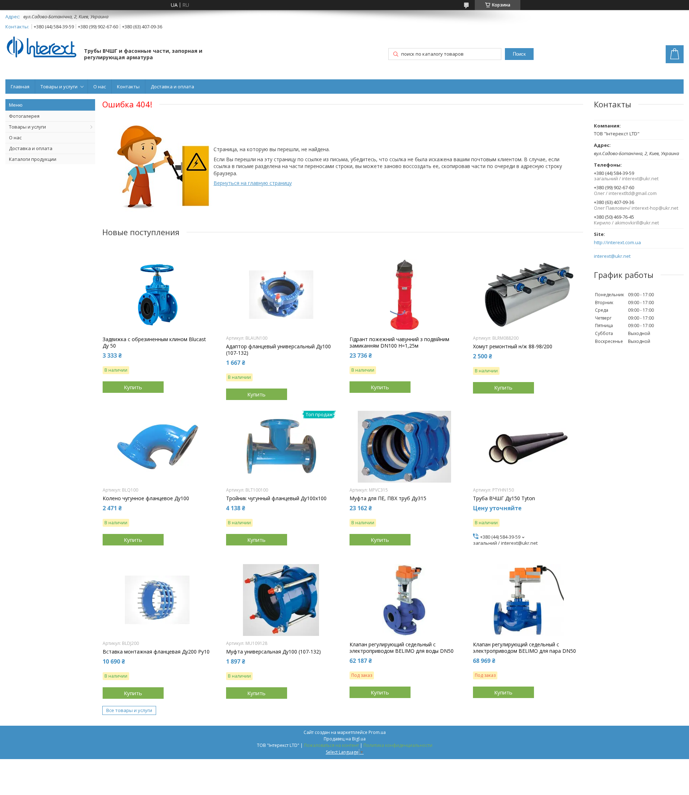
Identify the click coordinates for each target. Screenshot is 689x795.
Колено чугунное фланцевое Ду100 (146, 498)
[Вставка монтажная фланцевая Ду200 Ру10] (158, 600)
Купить (133, 387)
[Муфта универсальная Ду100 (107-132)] (281, 600)
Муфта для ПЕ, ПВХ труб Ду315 (388, 498)
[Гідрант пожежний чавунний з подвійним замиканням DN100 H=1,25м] (405, 295)
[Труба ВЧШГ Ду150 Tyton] (528, 447)
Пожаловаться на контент (331, 745)
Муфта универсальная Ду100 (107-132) (273, 651)
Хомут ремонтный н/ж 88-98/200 (512, 346)
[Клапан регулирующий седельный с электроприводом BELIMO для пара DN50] (528, 600)
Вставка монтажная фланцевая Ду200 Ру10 (156, 651)
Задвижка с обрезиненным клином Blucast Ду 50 (154, 342)
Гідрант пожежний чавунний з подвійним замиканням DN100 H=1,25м (399, 342)
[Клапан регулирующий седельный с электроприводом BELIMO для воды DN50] (405, 600)
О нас (99, 86)
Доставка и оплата (172, 86)
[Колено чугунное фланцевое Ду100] (158, 447)
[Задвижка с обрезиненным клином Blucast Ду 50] (158, 295)
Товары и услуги (59, 86)
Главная (20, 86)
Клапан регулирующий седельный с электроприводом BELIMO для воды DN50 (402, 647)
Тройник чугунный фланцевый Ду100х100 (276, 498)
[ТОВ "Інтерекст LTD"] (41, 47)
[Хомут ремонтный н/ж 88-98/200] (528, 295)
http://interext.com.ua (617, 243)
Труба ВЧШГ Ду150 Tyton (504, 498)
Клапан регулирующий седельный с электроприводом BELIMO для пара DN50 (524, 647)
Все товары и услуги (129, 710)
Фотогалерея (24, 116)
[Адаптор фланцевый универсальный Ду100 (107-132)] (281, 295)
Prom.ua (377, 732)
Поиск (519, 54)
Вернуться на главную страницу (253, 183)
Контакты (128, 86)
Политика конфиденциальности (398, 745)
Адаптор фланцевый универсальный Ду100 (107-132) (278, 349)
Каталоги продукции (32, 159)
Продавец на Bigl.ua (345, 739)
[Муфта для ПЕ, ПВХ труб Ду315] (405, 447)
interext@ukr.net (612, 256)
